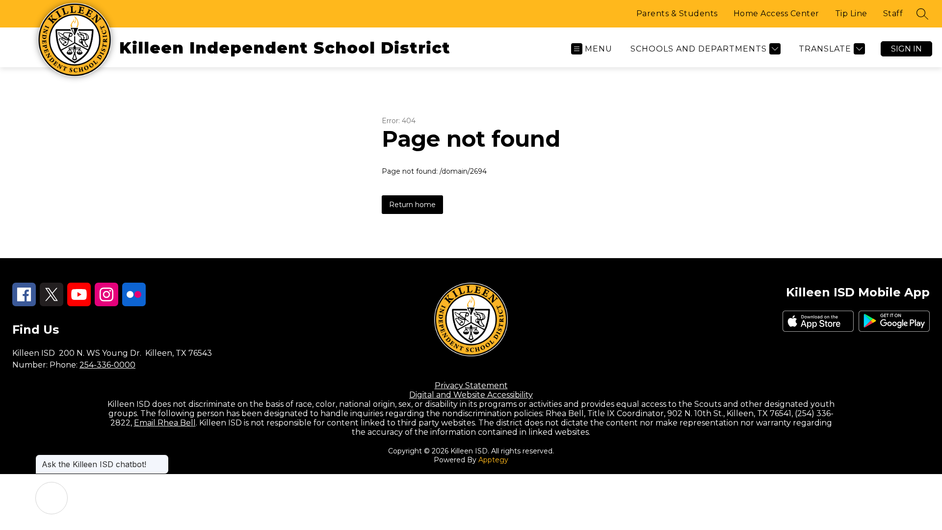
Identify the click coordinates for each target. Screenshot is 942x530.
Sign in (906, 48)
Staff (893, 13)
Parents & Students (677, 13)
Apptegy (493, 459)
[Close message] (161, 459)
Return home (412, 204)
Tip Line (851, 13)
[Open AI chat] (51, 498)
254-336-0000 (107, 365)
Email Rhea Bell (165, 422)
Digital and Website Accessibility (471, 394)
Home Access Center (776, 13)
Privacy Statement (471, 385)
